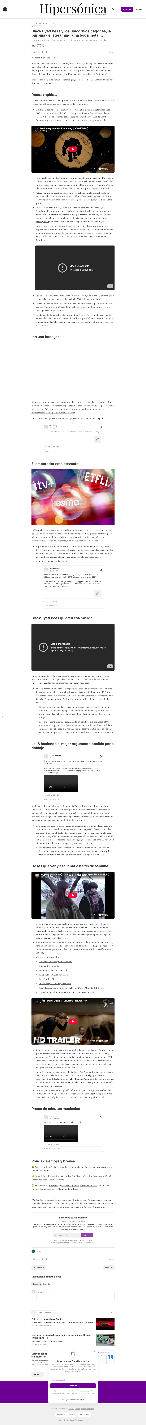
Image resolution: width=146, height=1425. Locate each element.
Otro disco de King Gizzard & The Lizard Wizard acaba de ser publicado (77, 1176)
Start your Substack (67, 1414)
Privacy (71, 1409)
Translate (36, 27)
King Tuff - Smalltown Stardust (54, 975)
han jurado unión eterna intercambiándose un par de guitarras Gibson (67, 411)
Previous (40, 1267)
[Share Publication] (118, 9)
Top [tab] (34, 1313)
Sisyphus (40, 240)
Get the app (84, 1414)
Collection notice (87, 1409)
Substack (61, 1420)
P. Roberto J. (44, 1365)
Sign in (139, 9)
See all (36, 1374)
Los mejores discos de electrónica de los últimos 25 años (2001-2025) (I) (61, 1336)
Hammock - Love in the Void (53, 970)
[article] (73, 1324)
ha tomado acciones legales (59, 692)
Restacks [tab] (46, 1284)
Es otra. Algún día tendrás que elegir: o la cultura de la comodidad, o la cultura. (62, 1322)
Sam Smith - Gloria (48, 979)
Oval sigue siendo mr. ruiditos (50, 310)
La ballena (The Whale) (79, 1072)
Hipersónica (41, 44)
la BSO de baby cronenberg (87, 299)
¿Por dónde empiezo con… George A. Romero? (85, 74)
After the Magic (43, 934)
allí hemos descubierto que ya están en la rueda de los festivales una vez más (75, 320)
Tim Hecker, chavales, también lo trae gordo (87, 307)
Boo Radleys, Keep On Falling (71, 110)
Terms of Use (84, 1391)
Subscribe (127, 9)
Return (39, 193)
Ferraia (43, 1344)
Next (107, 1267)
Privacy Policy (90, 1393)
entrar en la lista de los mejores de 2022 (55, 196)
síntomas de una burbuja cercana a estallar (63, 537)
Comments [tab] (37, 1284)
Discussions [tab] (49, 1313)
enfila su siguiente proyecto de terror (79, 1185)
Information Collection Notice (72, 1393)
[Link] (28, 95)
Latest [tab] (40, 1313)
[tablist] (41, 1284)
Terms (77, 1409)
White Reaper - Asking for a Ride (55, 983)
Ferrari (89, 315)
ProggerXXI (48, 1325)
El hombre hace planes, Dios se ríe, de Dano (74, 992)
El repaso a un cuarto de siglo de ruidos (47, 1341)
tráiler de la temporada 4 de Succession (76, 1167)
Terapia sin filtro (104, 1093)
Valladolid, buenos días (42, 23)
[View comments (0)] (41, 52)
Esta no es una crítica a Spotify (47, 1319)
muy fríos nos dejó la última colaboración (76, 942)
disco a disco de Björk (42, 74)
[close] (95, 1351)
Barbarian (53, 1185)
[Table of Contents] (2, 712)
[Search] (113, 9)
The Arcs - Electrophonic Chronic (55, 961)
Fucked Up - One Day (49, 966)
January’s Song (43, 221)
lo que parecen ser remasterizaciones (94, 233)
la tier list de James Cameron (69, 63)
